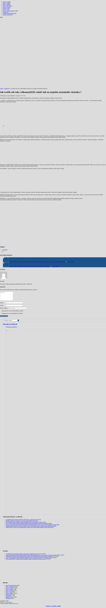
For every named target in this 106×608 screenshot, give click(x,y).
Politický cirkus (6, 8)
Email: (2, 305)
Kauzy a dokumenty (7, 5)
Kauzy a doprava (7, 7)
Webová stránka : (4, 308)
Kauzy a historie (6, 4)
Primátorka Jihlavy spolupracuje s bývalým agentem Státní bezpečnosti (22, 520)
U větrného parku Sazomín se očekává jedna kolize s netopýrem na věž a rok (23, 519)
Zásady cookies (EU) (8, 14)
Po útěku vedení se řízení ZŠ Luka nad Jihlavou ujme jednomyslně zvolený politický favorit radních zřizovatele (31, 526)
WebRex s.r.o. (15, 603)
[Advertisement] (53, 29)
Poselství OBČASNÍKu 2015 (9, 13)
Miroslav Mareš (6, 95)
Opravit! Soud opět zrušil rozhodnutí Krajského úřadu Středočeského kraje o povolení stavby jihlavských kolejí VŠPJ (32, 524)
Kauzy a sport (6, 9)
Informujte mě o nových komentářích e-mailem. (12, 310)
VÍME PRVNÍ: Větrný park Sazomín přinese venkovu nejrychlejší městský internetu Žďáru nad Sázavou (30, 527)
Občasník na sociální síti (10, 324)
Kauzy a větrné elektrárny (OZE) (10, 10)
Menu (1, 17)
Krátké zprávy (9, 594)
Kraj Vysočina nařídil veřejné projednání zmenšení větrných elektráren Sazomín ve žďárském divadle (29, 523)
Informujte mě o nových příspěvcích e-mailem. (12, 313)
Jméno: (2, 302)
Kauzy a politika (6, 3)
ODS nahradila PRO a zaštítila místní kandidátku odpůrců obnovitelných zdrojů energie (26, 522)
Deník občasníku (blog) (11, 585)
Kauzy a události (7, 1)
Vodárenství (6, 88)
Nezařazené (5, 12)
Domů (1, 88)
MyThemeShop (8, 602)
